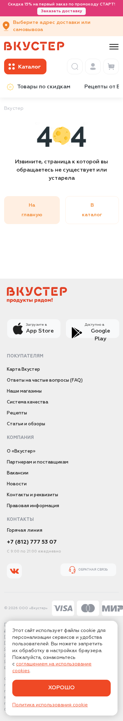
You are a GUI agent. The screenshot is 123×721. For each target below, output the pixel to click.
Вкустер (14, 108)
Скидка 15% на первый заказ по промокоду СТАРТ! (61, 7)
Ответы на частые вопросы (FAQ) (45, 380)
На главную (32, 210)
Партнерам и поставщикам (37, 462)
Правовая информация (33, 506)
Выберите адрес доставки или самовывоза (52, 26)
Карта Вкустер (23, 369)
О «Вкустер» (21, 451)
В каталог (92, 210)
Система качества (27, 402)
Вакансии (17, 473)
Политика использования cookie (50, 705)
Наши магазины (24, 391)
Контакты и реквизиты (32, 495)
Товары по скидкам (43, 87)
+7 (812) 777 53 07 (32, 542)
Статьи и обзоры (26, 424)
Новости (17, 484)
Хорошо (61, 688)
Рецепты (17, 413)
